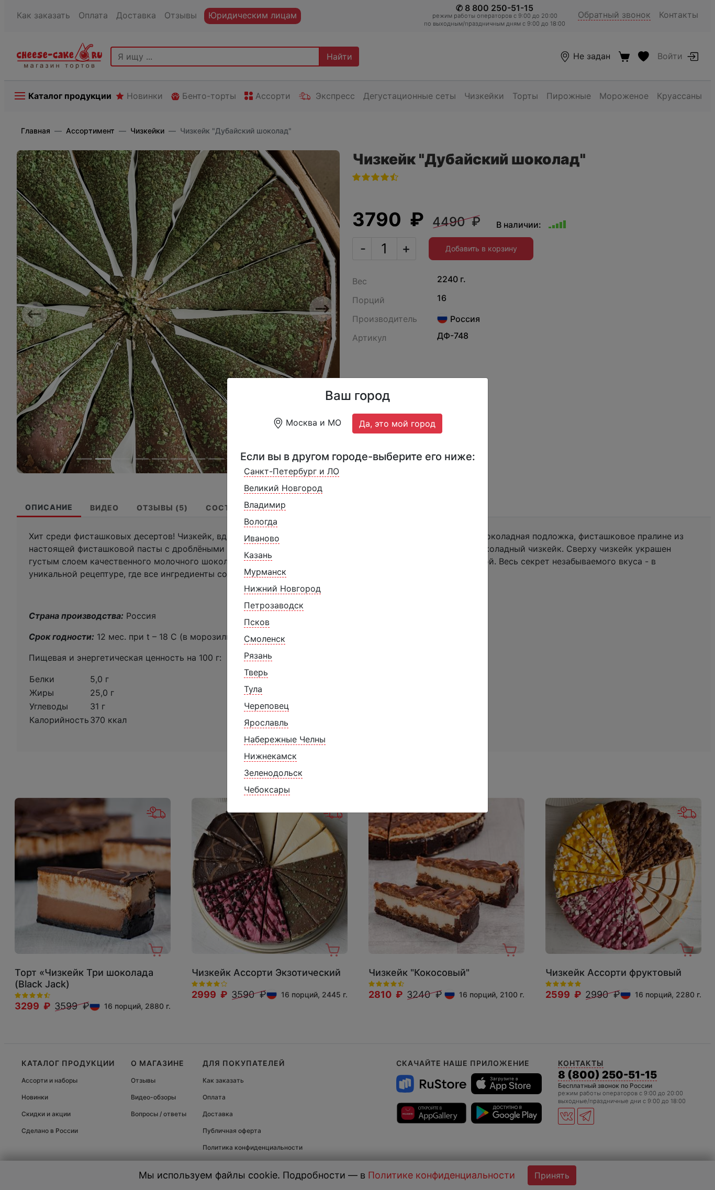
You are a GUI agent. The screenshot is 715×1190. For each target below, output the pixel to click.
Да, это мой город (397, 423)
